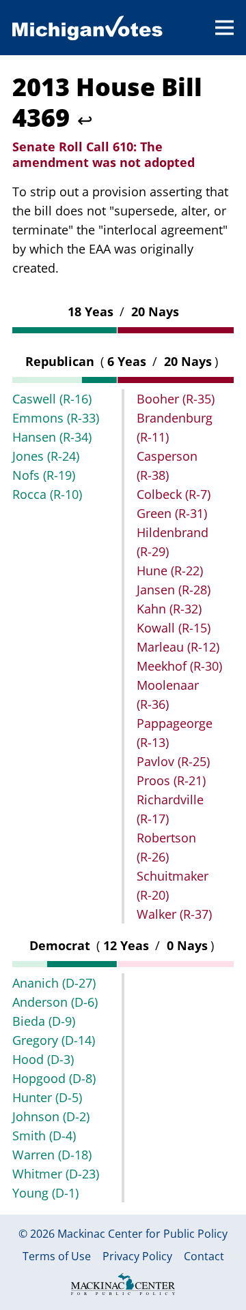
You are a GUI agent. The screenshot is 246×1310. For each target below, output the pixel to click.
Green (172, 513)
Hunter (47, 1097)
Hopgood (54, 1078)
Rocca (47, 494)
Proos (171, 780)
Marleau (178, 647)
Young (45, 1193)
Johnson (51, 1116)
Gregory (53, 1040)
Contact (204, 1256)
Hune (170, 570)
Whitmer (55, 1174)
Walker (174, 914)
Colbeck (173, 494)
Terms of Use (57, 1256)
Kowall (173, 628)
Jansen (173, 589)
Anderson (55, 1002)
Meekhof (179, 666)
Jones (45, 456)
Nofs (43, 475)
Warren (52, 1154)
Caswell (52, 399)
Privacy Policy (137, 1256)
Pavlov (173, 761)
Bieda (43, 1021)
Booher (176, 399)
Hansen (52, 437)
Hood (43, 1059)
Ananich (54, 983)
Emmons (55, 418)
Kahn (169, 608)
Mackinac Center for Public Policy (142, 1233)
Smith (44, 1135)
